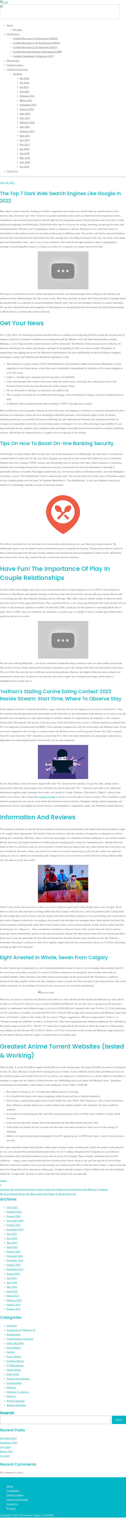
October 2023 (14, 1225)
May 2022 (12, 1287)
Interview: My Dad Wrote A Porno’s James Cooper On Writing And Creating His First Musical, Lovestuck (54, 1189)
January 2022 (14, 1304)
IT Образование (15, 1365)
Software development (18, 1378)
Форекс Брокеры (16, 1400)
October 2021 (14, 1309)
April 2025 (12, 1207)
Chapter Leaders (15, 1495)
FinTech (11, 1352)
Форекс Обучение (16, 1405)
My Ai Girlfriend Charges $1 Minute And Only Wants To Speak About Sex (38, 1194)
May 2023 (12, 1242)
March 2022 (13, 1296)
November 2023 (15, 1220)
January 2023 (14, 1251)
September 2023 (15, 1229)
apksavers (12, 1325)
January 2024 (14, 1216)
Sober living (13, 1374)
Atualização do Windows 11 (21, 1330)
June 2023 (12, 1238)
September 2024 (8, 1442)
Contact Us (12, 1504)
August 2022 (13, 1273)
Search (7, 1413)
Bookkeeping (13, 1334)
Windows (11, 1387)
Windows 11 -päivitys (18, 1392)
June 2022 (12, 1282)
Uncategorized (14, 1383)
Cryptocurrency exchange (20, 1339)
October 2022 (14, 1265)
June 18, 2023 (7, 182)
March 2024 (6, 1451)
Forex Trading (14, 1356)
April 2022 (12, 1291)
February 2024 (14, 1211)
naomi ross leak (47, 797)
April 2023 (12, 1247)
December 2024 (8, 1438)
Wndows (11, 1396)
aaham (3, 1180)
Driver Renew (14, 1347)
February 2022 (14, 1300)
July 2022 (12, 1278)
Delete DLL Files (15, 1343)
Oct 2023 (5, 1456)
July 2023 (12, 1234)
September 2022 (15, 1269)
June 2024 (5, 1447)
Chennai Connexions (17, 1499)
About (10, 1486)
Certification (13, 1490)
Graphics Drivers (15, 1361)
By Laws (11, 1508)
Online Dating (14, 1370)
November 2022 (15, 1260)
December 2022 (15, 1256)
